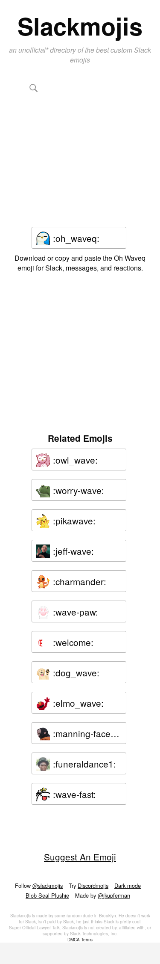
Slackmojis (80, 26)
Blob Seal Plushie (47, 895)
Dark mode (127, 885)
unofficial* (34, 50)
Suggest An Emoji (80, 856)
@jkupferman (114, 895)
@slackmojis (47, 885)
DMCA (73, 940)
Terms (87, 940)
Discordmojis (93, 885)
